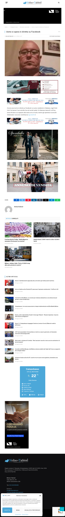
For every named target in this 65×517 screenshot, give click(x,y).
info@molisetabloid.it (12, 490)
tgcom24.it (31, 115)
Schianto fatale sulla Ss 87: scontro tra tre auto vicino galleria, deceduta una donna (36, 358)
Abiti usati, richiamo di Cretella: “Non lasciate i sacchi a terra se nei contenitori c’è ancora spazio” (37, 341)
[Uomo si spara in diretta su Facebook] (32, 58)
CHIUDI (62, 509)
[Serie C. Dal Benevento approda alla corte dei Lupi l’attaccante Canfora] (9, 283)
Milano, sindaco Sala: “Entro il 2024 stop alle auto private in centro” (17, 264)
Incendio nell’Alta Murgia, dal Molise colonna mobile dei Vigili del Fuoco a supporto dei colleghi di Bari (37, 349)
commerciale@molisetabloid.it (15, 492)
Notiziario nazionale (55, 36)
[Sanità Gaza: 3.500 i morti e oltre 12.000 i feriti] (47, 229)
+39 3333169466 (14, 485)
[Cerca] (58, 2)
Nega (18, 510)
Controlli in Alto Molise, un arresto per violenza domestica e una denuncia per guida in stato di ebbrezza (36, 298)
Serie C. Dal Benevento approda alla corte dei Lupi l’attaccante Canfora (34, 280)
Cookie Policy (18, 514)
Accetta (7, 510)
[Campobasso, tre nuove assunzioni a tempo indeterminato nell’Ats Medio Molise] (9, 308)
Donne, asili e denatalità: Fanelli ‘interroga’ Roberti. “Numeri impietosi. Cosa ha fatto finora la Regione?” (36, 315)
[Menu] (7, 2)
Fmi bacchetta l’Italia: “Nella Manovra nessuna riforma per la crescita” (16, 240)
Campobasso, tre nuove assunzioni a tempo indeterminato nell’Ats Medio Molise (36, 306)
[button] (40, 495)
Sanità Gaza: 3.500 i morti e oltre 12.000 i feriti (46, 240)
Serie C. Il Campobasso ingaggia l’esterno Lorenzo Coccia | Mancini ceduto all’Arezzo (35, 324)
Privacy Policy (25, 514)
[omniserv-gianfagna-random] (32, 104)
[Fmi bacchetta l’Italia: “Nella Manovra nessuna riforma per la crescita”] (18, 229)
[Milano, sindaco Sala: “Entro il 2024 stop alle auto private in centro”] (18, 253)
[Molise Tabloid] (32, 2)
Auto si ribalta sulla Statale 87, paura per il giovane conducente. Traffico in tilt (36, 289)
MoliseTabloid (9, 36)
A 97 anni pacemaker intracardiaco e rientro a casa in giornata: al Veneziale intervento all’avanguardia (36, 332)
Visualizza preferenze (32, 510)
